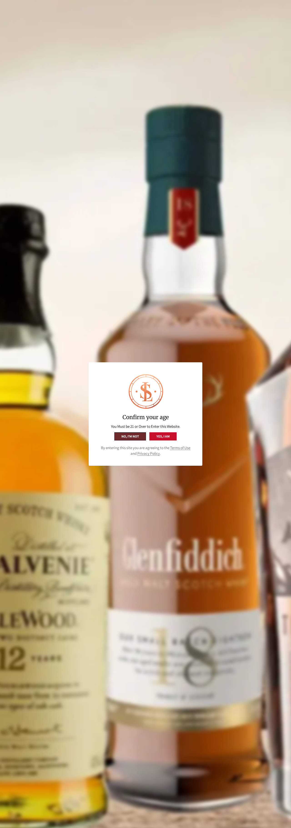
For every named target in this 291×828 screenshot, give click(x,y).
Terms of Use (180, 447)
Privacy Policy (148, 453)
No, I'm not (130, 436)
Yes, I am (163, 436)
